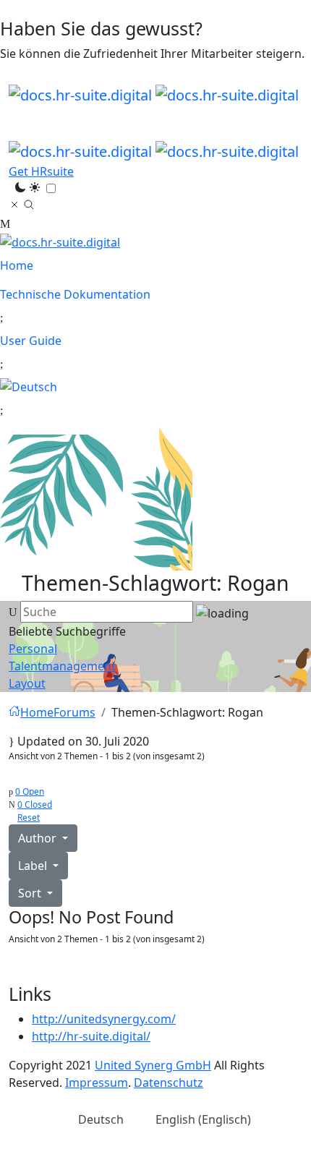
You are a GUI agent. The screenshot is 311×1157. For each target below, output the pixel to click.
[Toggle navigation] (18, 113)
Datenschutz (168, 1082)
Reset (28, 817)
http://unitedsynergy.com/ (104, 1019)
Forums (74, 712)
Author (38, 838)
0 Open (29, 791)
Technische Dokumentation (76, 294)
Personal (33, 649)
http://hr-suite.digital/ (91, 1036)
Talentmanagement (62, 666)
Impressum (96, 1082)
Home (18, 265)
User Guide (32, 341)
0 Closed (34, 804)
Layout (27, 683)
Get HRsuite (41, 171)
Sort (31, 893)
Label (34, 866)
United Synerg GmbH (153, 1065)
